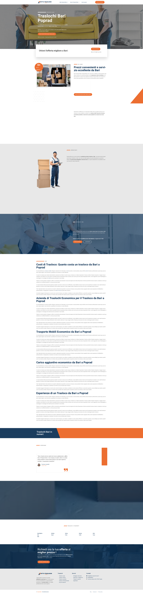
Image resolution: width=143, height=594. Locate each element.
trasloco (46, 270)
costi (68, 270)
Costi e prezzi (84, 2)
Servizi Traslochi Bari (74, 2)
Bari (50, 270)
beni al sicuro (58, 290)
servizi (86, 270)
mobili (49, 278)
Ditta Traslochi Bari (63, 2)
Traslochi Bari (39, 591)
